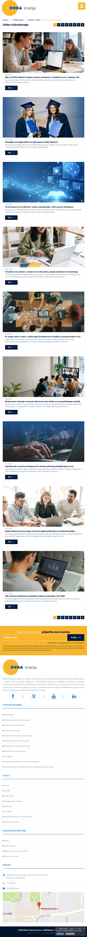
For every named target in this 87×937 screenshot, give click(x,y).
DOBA (6, 841)
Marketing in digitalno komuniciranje (17, 720)
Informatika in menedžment (14, 725)
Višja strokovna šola (11, 856)
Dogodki (7, 791)
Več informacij (70, 933)
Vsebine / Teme (34, 20)
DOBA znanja (18, 20)
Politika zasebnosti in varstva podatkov (18, 817)
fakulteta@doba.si (12, 888)
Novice (6, 785)
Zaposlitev (8, 811)
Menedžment (9, 715)
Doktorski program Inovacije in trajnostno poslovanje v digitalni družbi (28, 767)
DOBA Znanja (9, 796)
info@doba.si (48, 650)
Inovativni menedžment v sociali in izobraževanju (21, 762)
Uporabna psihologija (11, 730)
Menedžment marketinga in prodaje (17, 746)
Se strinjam (60, 933)
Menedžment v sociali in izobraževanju (18, 736)
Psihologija (8, 756)
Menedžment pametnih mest (14, 751)
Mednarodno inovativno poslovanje (16, 741)
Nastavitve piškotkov (11, 822)
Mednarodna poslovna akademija (16, 851)
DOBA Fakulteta (10, 846)
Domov (5, 20)
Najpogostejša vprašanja (13, 801)
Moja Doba (8, 806)
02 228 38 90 (10, 883)
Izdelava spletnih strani (36, 933)
